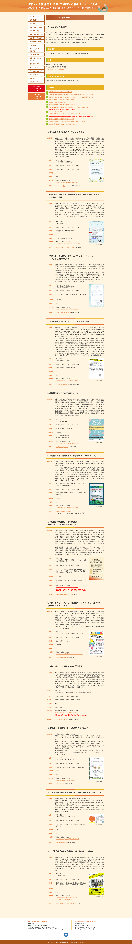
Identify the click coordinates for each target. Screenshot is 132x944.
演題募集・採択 (34, 31)
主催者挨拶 (33, 20)
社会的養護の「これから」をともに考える (60, 92)
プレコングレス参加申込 (34, 50)
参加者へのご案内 (35, 42)
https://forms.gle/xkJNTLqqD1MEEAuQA (67, 443)
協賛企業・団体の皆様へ (35, 59)
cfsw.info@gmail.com (62, 842)
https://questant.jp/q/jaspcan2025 (65, 780)
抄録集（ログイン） (36, 82)
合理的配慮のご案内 (36, 71)
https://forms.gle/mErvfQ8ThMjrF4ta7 (66, 182)
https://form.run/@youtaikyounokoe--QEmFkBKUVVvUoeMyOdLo (67, 898)
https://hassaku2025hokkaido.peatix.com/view (69, 654)
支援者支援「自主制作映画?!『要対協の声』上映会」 (63, 124)
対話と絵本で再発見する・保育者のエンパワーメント (63, 105)
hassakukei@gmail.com (62, 657)
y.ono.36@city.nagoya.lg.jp (63, 313)
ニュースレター (34, 54)
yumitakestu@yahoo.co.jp (63, 186)
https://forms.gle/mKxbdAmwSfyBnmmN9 (68, 244)
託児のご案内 (34, 67)
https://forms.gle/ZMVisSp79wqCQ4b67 (67, 507)
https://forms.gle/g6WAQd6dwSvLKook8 (67, 839)
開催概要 (32, 24)
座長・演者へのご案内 (36, 34)
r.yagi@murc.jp (60, 784)
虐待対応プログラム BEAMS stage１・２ (60, 102)
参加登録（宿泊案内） (36, 38)
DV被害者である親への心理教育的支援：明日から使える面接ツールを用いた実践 (71, 94)
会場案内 (32, 78)
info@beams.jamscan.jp (62, 447)
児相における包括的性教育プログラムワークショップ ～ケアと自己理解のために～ (71, 97)
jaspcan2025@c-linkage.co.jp (58, 929)
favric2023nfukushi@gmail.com (65, 247)
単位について (34, 75)
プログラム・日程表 (36, 27)
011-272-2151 (33, 929)
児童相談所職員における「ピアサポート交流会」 (62, 99)
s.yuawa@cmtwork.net (61, 719)
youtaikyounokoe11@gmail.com (65, 903)
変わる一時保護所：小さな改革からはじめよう (61, 119)
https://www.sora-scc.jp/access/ (55, 69)
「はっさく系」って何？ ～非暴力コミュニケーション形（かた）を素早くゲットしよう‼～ (67, 113)
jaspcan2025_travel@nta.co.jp (86, 929)
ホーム (32, 16)
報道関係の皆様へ (35, 64)
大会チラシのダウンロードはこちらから (36, 96)
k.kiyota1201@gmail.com (63, 384)
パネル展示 (33, 45)
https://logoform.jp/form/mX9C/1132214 (67, 309)
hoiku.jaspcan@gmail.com (63, 511)
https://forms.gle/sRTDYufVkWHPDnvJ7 (67, 381)
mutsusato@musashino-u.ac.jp (64, 594)
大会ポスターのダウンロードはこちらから (36, 88)
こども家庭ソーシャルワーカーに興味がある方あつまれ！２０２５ (67, 121)
